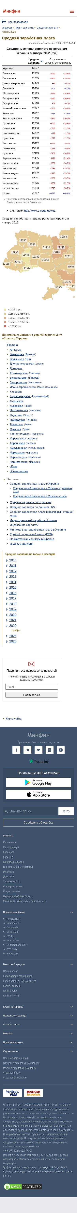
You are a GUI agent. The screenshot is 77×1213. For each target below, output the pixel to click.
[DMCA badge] (38, 1187)
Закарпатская (18, 377)
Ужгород (33, 377)
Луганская (16, 401)
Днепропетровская (22, 363)
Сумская (15, 429)
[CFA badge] (54, 1094)
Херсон (31, 443)
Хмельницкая (18, 447)
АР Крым (15, 349)
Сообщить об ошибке (39, 822)
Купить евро (10, 990)
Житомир (34, 373)
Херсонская (17, 443)
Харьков (32, 438)
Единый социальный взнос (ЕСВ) (31, 534)
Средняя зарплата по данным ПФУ (32, 507)
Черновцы (34, 457)
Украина (12, 344)
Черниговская (19, 461)
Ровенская (16, 424)
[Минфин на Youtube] (61, 750)
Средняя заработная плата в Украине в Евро (40, 496)
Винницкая (17, 354)
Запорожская (18, 382)
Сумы (26, 429)
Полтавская (17, 419)
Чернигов (34, 462)
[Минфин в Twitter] (38, 750)
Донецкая (16, 368)
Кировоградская (20, 396)
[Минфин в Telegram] (27, 750)
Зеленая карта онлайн (16, 1058)
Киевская (16, 391)
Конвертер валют (13, 886)
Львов (28, 406)
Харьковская (18, 438)
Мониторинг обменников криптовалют (24, 901)
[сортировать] (41, 61)
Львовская (16, 405)
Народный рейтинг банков (18, 896)
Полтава (31, 419)
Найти (66, 811)
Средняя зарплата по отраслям (30, 502)
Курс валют (9, 842)
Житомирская (19, 373)
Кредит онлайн (11, 891)
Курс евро (8, 852)
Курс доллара (11, 847)
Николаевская (19, 410)
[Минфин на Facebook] (16, 750)
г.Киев (13, 466)
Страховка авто (12, 1072)
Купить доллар (11, 986)
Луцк (28, 359)
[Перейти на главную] (11, 11)
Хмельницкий (36, 448)
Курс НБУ (8, 857)
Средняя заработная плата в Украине (34, 483)
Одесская (16, 415)
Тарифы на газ (11, 881)
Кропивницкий (40, 396)
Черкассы (31, 452)
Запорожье (34, 382)
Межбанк (8, 871)
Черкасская (17, 452)
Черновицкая (18, 457)
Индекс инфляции (21, 543)
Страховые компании (15, 1077)
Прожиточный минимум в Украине (32, 538)
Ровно (28, 424)
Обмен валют (10, 971)
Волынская (17, 359)
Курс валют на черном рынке (19, 981)
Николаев (35, 410)
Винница (30, 354)
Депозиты (8, 876)
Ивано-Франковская (23, 386)
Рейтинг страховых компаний (19, 1068)
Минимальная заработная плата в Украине (38, 529)
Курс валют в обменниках (17, 976)
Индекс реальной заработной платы (33, 520)
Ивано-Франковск (47, 387)
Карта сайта (14, 718)
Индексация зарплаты (24, 524)
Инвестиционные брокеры (18, 867)
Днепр (39, 363)
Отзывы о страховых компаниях (21, 1063)
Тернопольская (20, 433)
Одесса (28, 415)
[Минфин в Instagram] (50, 750)
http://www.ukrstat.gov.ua (39, 210)
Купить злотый (11, 995)
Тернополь (37, 433)
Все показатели (18, 21)
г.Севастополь (19, 471)
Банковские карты (13, 862)
